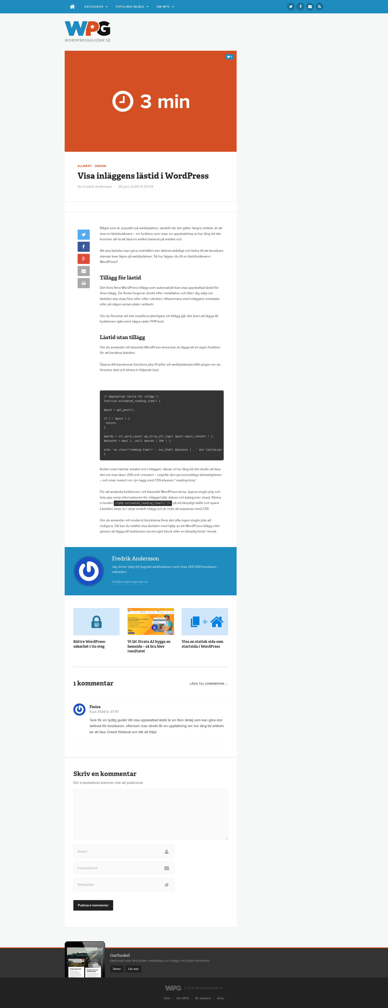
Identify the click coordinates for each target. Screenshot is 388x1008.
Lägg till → (209, 683)
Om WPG (163, 6)
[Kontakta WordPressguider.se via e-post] (310, 7)
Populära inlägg (130, 6)
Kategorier (93, 6)
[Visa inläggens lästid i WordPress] (151, 101)
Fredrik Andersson (97, 186)
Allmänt (85, 166)
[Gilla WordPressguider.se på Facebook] (300, 7)
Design (100, 166)
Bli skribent (203, 998)
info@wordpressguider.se (130, 582)
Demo (117, 969)
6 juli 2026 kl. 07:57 (104, 712)
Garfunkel (120, 955)
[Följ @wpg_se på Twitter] (291, 7)
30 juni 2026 (135, 186)
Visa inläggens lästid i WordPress (143, 175)
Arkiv (220, 998)
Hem (167, 998)
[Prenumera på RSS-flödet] (319, 7)
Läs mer (133, 969)
